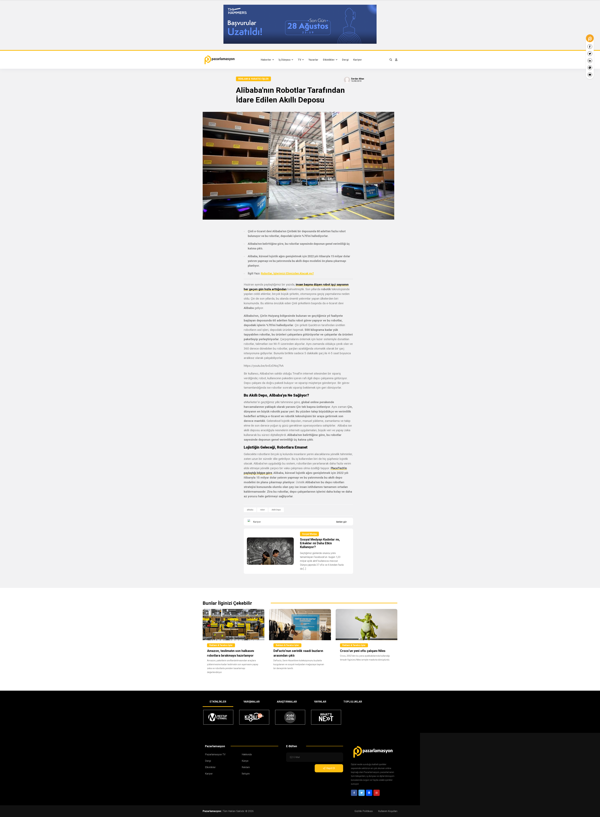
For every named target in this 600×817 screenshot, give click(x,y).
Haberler (266, 59)
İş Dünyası (285, 59)
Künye (245, 760)
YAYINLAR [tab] (320, 701)
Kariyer (357, 59)
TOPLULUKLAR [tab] (352, 701)
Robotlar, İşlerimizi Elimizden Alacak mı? (287, 273)
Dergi (345, 59)
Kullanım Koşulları (387, 811)
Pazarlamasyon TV (215, 754)
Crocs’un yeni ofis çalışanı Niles (362, 651)
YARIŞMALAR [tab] (251, 701)
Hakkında (247, 754)
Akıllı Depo (276, 510)
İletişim (246, 773)
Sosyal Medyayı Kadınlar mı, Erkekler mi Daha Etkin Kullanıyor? (320, 543)
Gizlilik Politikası (364, 811)
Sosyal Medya (309, 534)
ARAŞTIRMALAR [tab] (287, 701)
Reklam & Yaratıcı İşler (253, 78)
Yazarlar (313, 59)
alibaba (250, 510)
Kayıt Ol (330, 768)
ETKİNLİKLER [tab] (218, 701)
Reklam (246, 767)
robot (262, 510)
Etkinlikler (329, 59)
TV (300, 59)
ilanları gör (341, 521)
